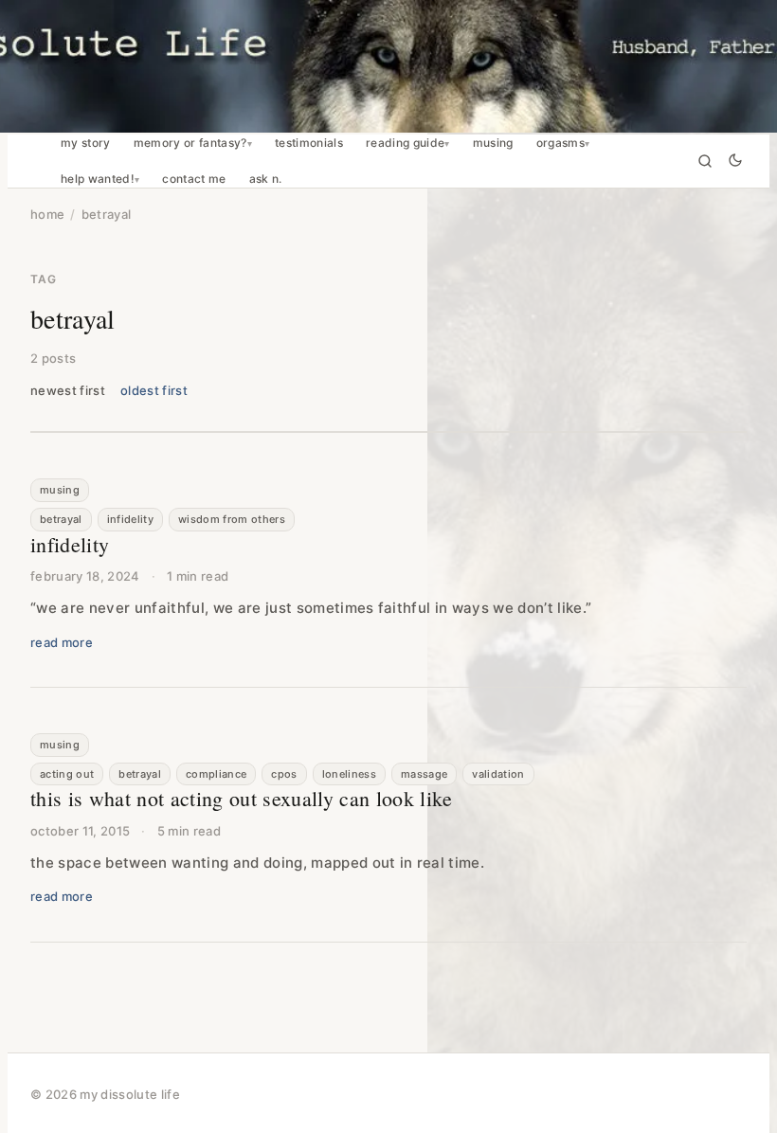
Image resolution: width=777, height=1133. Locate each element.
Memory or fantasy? (190, 143)
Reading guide (405, 143)
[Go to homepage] (388, 66)
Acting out (67, 774)
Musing (493, 143)
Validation (498, 774)
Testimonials (309, 143)
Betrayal (61, 519)
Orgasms (560, 143)
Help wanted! (98, 179)
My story (86, 143)
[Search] (705, 161)
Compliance (216, 774)
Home (47, 214)
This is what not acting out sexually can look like (241, 798)
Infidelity (130, 519)
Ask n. (265, 179)
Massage (424, 774)
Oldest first (154, 390)
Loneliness (349, 774)
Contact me (194, 179)
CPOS (284, 774)
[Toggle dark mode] (735, 161)
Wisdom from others (231, 519)
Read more (61, 642)
